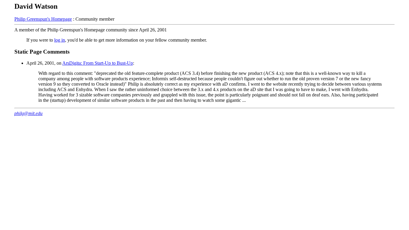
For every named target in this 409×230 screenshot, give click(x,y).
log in (59, 40)
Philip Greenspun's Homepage (43, 19)
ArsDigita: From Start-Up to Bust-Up (97, 63)
